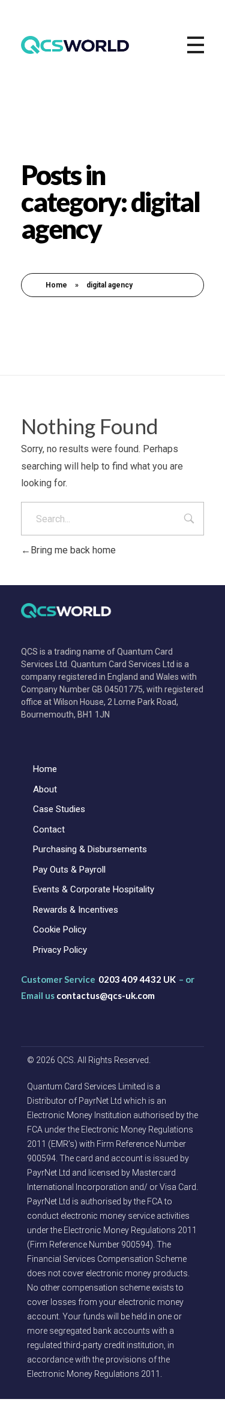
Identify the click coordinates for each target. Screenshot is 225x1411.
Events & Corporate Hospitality (93, 889)
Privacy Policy (60, 949)
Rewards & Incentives (75, 909)
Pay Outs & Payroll (69, 869)
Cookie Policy (59, 929)
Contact (49, 829)
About (45, 789)
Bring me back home (73, 550)
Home (56, 285)
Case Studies (59, 809)
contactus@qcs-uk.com (105, 995)
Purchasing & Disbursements (90, 849)
